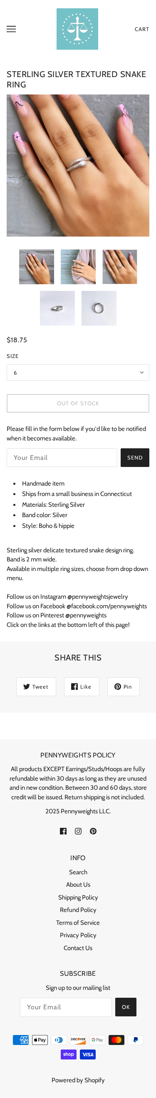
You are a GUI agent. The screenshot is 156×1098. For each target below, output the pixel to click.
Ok (126, 1007)
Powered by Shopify (78, 1080)
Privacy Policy (78, 935)
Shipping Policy (78, 897)
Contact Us (78, 948)
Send (135, 457)
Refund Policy (78, 910)
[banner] (77, 28)
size (13, 356)
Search (78, 872)
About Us (78, 884)
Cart (142, 29)
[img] (63, 831)
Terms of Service (78, 922)
